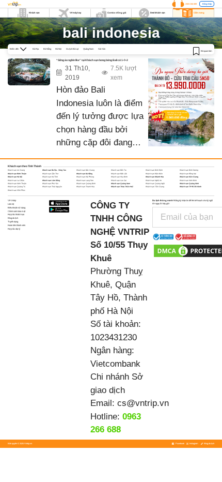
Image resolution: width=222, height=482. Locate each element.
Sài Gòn (101, 49)
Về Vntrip (12, 200)
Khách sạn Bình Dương (189, 170)
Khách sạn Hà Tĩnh (50, 177)
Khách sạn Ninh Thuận (17, 184)
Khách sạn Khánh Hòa (155, 177)
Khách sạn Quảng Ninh (189, 184)
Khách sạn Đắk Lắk (119, 174)
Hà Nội (58, 49)
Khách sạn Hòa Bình (119, 177)
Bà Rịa (36, 49)
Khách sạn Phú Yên (50, 184)
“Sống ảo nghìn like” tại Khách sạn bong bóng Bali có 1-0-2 (92, 60)
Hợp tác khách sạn (16, 214)
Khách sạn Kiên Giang (189, 177)
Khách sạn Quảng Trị (16, 187)
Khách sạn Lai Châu (16, 180)
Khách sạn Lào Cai (118, 180)
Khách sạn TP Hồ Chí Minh (190, 187)
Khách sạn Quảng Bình (86, 184)
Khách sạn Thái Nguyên (52, 187)
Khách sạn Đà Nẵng (84, 174)
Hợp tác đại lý (14, 229)
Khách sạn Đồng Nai (188, 174)
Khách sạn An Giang (16, 170)
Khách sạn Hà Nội (15, 177)
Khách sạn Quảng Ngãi (155, 184)
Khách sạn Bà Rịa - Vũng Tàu (54, 170)
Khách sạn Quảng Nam (120, 184)
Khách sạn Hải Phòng (85, 177)
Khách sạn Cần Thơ (50, 174)
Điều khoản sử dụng (16, 207)
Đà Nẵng (47, 49)
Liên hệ (11, 204)
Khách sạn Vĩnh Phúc (16, 190)
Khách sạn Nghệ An (154, 180)
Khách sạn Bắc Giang (85, 170)
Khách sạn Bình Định (154, 170)
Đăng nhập (207, 4)
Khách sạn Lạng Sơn (84, 180)
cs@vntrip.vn (143, 403)
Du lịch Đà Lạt (72, 49)
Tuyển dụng (13, 221)
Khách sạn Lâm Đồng (51, 180)
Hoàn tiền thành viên (16, 225)
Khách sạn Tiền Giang (155, 187)
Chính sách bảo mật (16, 211)
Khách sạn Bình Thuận (17, 174)
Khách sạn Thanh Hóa (85, 187)
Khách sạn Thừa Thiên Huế (122, 187)
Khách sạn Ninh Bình (188, 180)
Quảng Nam (88, 49)
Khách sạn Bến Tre (118, 170)
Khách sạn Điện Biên (154, 174)
